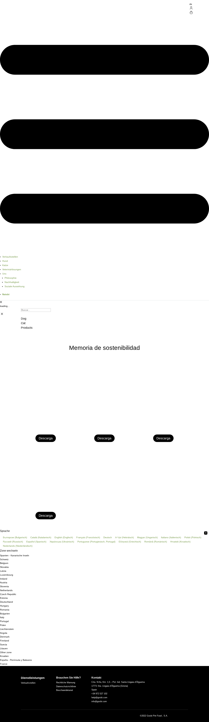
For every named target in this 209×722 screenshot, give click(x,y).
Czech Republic (8, 594)
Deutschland (6, 602)
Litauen (4, 648)
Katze (5, 265)
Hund (5, 261)
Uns (4, 273)
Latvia (3, 571)
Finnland (4, 640)
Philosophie (10, 278)
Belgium (4, 563)
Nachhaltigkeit (12, 282)
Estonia (4, 598)
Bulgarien (5, 613)
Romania (4, 609)
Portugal (4, 621)
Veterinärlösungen (11, 269)
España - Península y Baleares (16, 660)
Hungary (4, 605)
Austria (3, 582)
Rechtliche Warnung (65, 682)
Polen (3, 625)
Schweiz (4, 559)
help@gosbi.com (99, 697)
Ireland (3, 578)
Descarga (46, 438)
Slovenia (4, 586)
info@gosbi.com (99, 701)
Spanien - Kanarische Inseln (14, 555)
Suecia (3, 644)
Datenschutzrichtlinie (66, 686)
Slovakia (4, 567)
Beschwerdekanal (64, 690)
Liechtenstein (7, 629)
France (3, 664)
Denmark (4, 636)
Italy (2, 617)
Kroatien (4, 656)
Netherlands (6, 590)
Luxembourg (6, 575)
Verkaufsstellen (10, 256)
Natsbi (5, 294)
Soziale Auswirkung (14, 286)
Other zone (6, 652)
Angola (3, 633)
